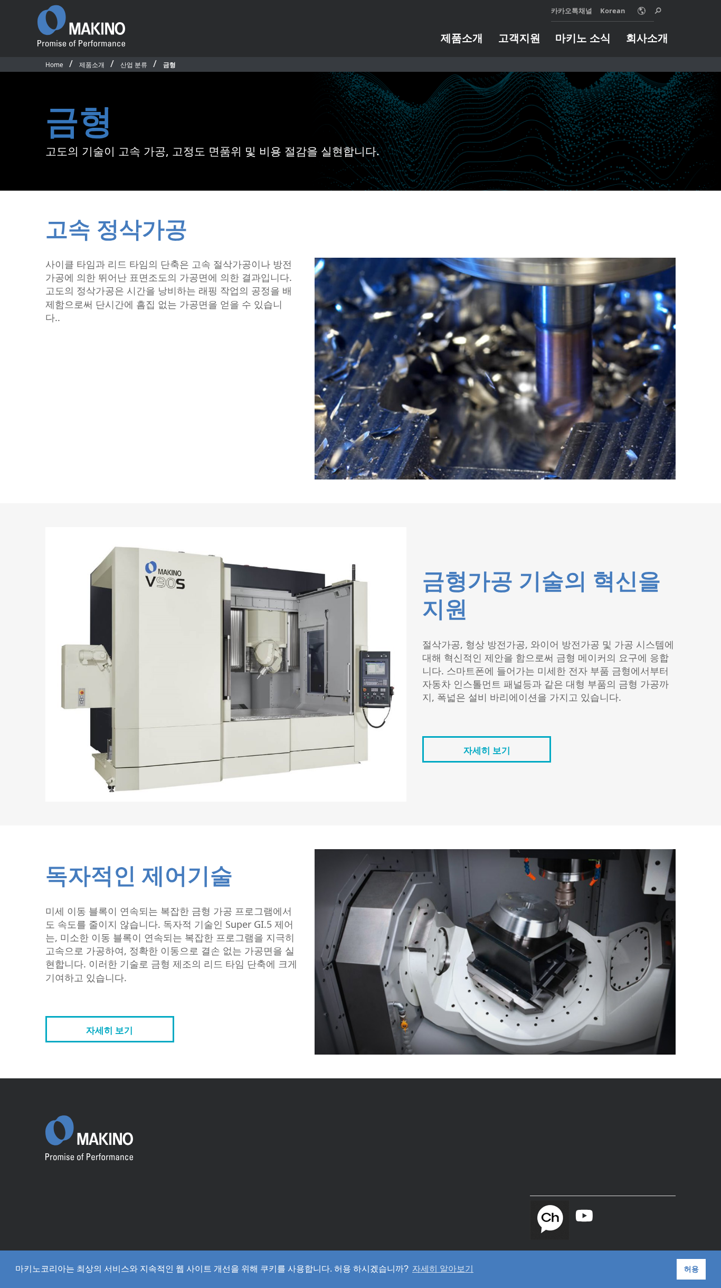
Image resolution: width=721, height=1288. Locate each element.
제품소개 (462, 37)
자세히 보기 (486, 750)
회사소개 (647, 37)
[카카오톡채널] (550, 1218)
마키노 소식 (583, 37)
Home (54, 64)
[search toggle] (658, 11)
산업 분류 (133, 64)
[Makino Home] (81, 20)
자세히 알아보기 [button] (442, 1268)
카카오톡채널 (571, 10)
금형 (169, 64)
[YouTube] (584, 1216)
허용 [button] (691, 1269)
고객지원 (519, 37)
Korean (612, 10)
